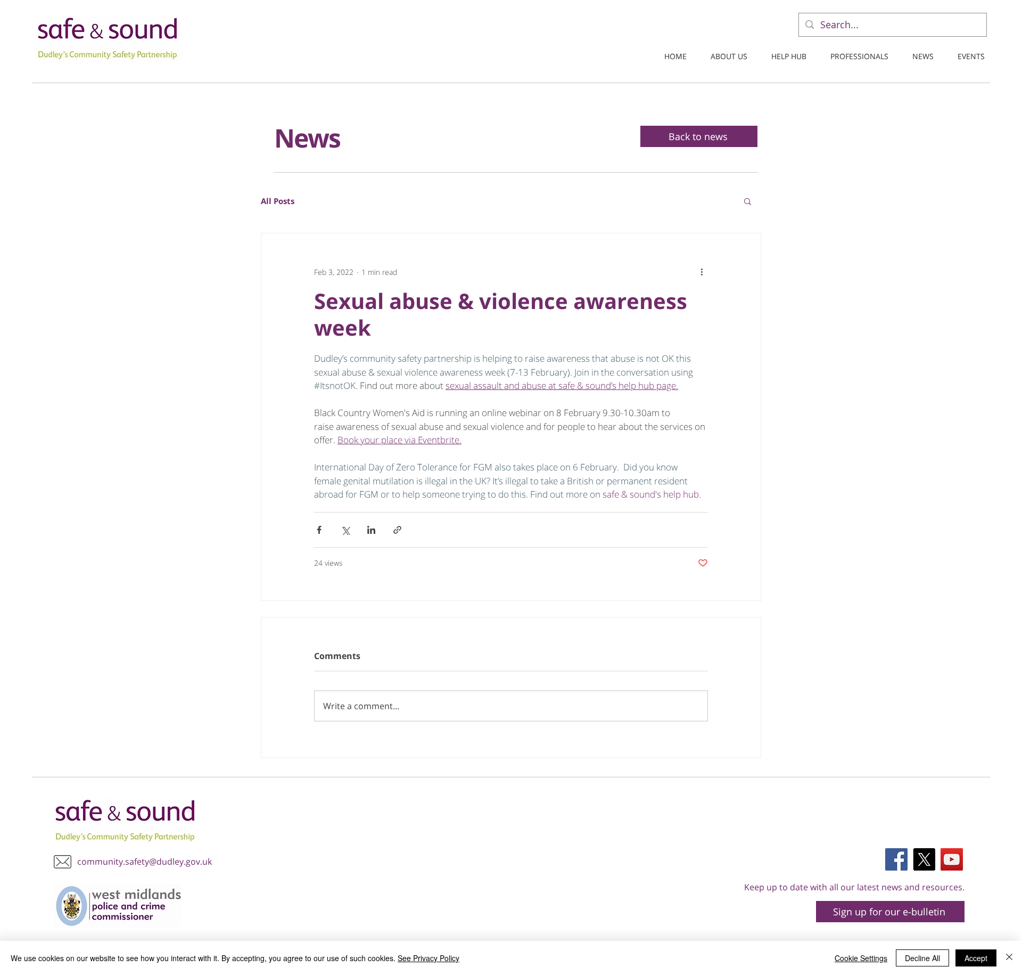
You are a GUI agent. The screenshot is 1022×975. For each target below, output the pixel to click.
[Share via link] (397, 530)
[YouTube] (952, 859)
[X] (924, 859)
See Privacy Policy (428, 958)
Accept (976, 958)
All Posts (277, 201)
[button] (748, 201)
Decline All (922, 958)
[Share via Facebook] (319, 530)
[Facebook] (896, 859)
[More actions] (701, 271)
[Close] (1009, 957)
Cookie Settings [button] (861, 958)
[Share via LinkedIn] (371, 530)
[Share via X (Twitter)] (345, 530)
